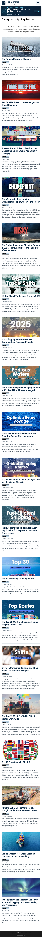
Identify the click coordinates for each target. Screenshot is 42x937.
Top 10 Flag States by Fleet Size (17, 762)
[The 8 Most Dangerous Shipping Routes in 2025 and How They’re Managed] (21, 375)
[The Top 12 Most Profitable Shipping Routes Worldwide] (21, 704)
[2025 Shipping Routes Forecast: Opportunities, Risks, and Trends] (21, 327)
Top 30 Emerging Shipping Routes (18, 578)
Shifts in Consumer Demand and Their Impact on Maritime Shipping (20, 669)
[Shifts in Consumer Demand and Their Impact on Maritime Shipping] (21, 655)
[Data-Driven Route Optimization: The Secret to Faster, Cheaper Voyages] (21, 421)
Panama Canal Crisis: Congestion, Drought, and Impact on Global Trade (19, 809)
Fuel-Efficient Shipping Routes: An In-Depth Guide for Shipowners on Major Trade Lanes (20, 530)
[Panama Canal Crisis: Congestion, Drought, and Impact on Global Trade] (21, 795)
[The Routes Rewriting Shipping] (21, 47)
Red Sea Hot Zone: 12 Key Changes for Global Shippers (20, 103)
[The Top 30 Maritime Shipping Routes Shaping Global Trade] (21, 610)
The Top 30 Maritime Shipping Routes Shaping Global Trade (20, 623)
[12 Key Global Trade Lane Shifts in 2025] (21, 284)
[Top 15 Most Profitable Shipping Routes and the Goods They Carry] (21, 467)
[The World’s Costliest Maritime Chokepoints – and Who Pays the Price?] (21, 187)
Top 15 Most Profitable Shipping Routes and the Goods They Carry (21, 480)
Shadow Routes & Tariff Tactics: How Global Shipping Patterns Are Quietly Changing (19, 151)
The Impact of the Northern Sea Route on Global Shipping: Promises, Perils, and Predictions (20, 902)
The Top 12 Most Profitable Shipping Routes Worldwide (19, 717)
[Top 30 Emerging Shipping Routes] (21, 566)
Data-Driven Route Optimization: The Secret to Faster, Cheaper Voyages (19, 435)
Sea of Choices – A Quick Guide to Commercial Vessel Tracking (18, 855)
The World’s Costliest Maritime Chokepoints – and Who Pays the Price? (21, 200)
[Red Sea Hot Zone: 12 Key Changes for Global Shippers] (21, 90)
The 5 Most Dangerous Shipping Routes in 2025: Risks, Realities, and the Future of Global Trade (21, 248)
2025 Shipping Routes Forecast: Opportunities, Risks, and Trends (17, 340)
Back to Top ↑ (21, 935)
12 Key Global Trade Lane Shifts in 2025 (21, 296)
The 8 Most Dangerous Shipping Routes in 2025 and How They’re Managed (21, 389)
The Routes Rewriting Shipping (16, 59)
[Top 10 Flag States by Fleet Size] (21, 750)
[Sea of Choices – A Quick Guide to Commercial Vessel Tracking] (21, 841)
